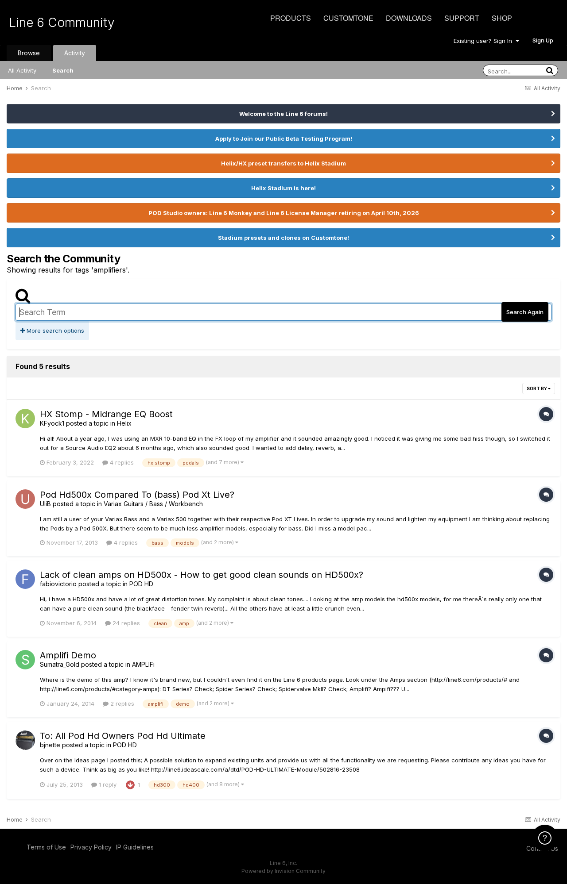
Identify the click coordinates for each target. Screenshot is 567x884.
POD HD (141, 584)
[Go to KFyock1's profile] (25, 418)
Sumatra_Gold (59, 664)
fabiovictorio (58, 584)
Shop (502, 18)
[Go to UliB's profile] (25, 499)
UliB (45, 503)
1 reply (107, 784)
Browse (29, 53)
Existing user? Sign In (485, 40)
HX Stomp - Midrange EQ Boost (106, 414)
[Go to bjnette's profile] (25, 740)
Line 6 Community (62, 22)
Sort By (537, 388)
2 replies (121, 703)
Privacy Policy (91, 847)
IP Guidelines (135, 847)
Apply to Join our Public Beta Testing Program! (283, 138)
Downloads (409, 18)
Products (290, 18)
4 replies (121, 462)
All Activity (22, 70)
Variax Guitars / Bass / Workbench (153, 503)
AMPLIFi (143, 664)
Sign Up (542, 40)
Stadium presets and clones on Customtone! (283, 237)
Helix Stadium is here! (283, 188)
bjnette (50, 745)
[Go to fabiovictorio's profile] (25, 579)
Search (63, 70)
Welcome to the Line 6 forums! (283, 113)
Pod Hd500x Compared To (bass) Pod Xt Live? (137, 494)
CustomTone (348, 18)
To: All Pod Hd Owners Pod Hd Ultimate (123, 735)
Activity (74, 53)
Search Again (525, 311)
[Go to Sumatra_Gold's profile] (25, 659)
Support (461, 18)
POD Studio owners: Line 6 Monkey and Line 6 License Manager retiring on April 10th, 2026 (283, 212)
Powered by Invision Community (283, 871)
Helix (124, 423)
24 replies (125, 622)
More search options (54, 330)
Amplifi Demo (68, 655)
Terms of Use (46, 847)
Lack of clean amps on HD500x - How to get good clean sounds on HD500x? (201, 574)
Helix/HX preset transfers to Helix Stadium (283, 163)
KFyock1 (52, 423)
